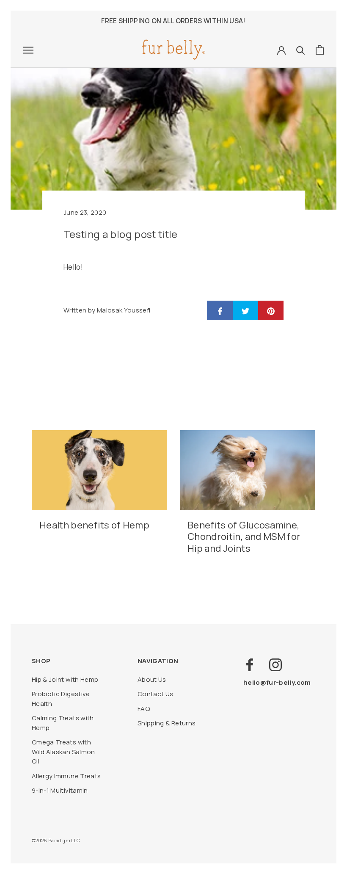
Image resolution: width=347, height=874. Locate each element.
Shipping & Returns (167, 723)
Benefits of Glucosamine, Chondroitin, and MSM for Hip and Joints (243, 537)
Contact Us (156, 693)
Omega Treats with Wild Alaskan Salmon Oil (63, 752)
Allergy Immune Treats (66, 776)
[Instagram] (275, 664)
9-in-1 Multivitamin (60, 790)
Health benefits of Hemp (94, 525)
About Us (152, 679)
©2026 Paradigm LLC (56, 840)
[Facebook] (249, 664)
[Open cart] (320, 50)
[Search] (300, 49)
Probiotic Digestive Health (61, 698)
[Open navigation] (28, 50)
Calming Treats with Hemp (63, 723)
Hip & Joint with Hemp (65, 679)
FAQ (144, 708)
